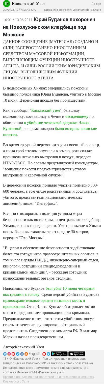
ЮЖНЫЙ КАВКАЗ (20, 10)
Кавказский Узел (28, 3)
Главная (96, 3)
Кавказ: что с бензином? (57, 10)
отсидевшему (76, 116)
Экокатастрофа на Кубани (87, 10)
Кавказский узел (45, 110)
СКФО (6, 10)
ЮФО (33, 10)
